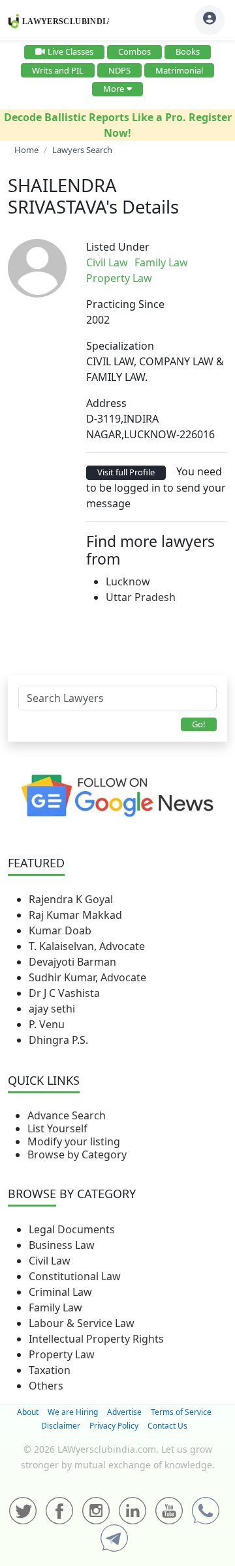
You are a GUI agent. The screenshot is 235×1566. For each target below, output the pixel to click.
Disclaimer (60, 1425)
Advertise (124, 1412)
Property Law (62, 1354)
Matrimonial (179, 70)
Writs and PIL (58, 70)
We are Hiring (73, 1412)
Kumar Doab (60, 930)
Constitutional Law (75, 1276)
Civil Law (49, 1260)
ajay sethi (52, 1008)
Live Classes (70, 51)
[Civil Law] (196, 262)
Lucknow (128, 581)
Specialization (120, 346)
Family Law (55, 1307)
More (113, 88)
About (28, 1412)
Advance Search (66, 1115)
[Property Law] (201, 262)
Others (46, 1385)
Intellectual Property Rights (96, 1339)
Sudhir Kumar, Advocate (87, 977)
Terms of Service (181, 1412)
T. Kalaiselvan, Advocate (87, 946)
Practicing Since (125, 304)
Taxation (49, 1370)
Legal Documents (72, 1229)
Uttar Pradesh (141, 597)
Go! (199, 724)
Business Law (62, 1245)
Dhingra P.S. (58, 1040)
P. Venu (47, 1024)
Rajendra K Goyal (71, 899)
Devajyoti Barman (72, 962)
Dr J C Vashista (64, 993)
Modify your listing (73, 1141)
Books (188, 51)
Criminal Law (60, 1292)
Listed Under (117, 247)
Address (106, 403)
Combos (134, 51)
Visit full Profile (126, 472)
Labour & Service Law (81, 1323)
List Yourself (57, 1128)
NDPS (119, 70)
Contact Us (167, 1425)
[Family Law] (198, 262)
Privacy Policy (113, 1425)
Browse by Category (77, 1154)
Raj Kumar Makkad (75, 915)
